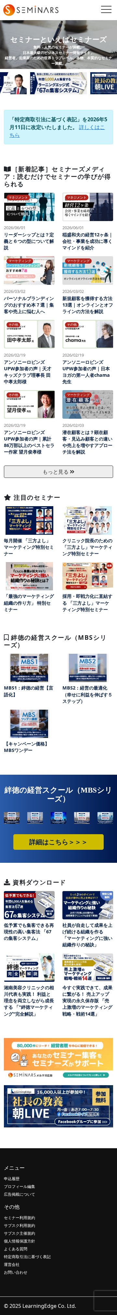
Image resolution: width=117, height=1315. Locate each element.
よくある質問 (15, 1249)
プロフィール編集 (19, 1186)
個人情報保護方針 (19, 1241)
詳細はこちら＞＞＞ (58, 842)
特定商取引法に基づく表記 (27, 1256)
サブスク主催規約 (19, 1233)
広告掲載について (19, 1194)
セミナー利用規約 (19, 1217)
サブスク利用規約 (19, 1225)
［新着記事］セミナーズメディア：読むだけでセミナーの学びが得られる (57, 176)
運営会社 (12, 1264)
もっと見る (56, 471)
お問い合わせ (15, 1272)
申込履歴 (12, 1178)
